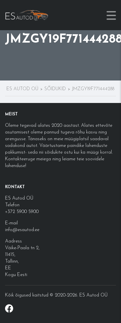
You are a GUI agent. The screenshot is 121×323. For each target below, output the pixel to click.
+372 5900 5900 (22, 211)
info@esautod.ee (22, 229)
